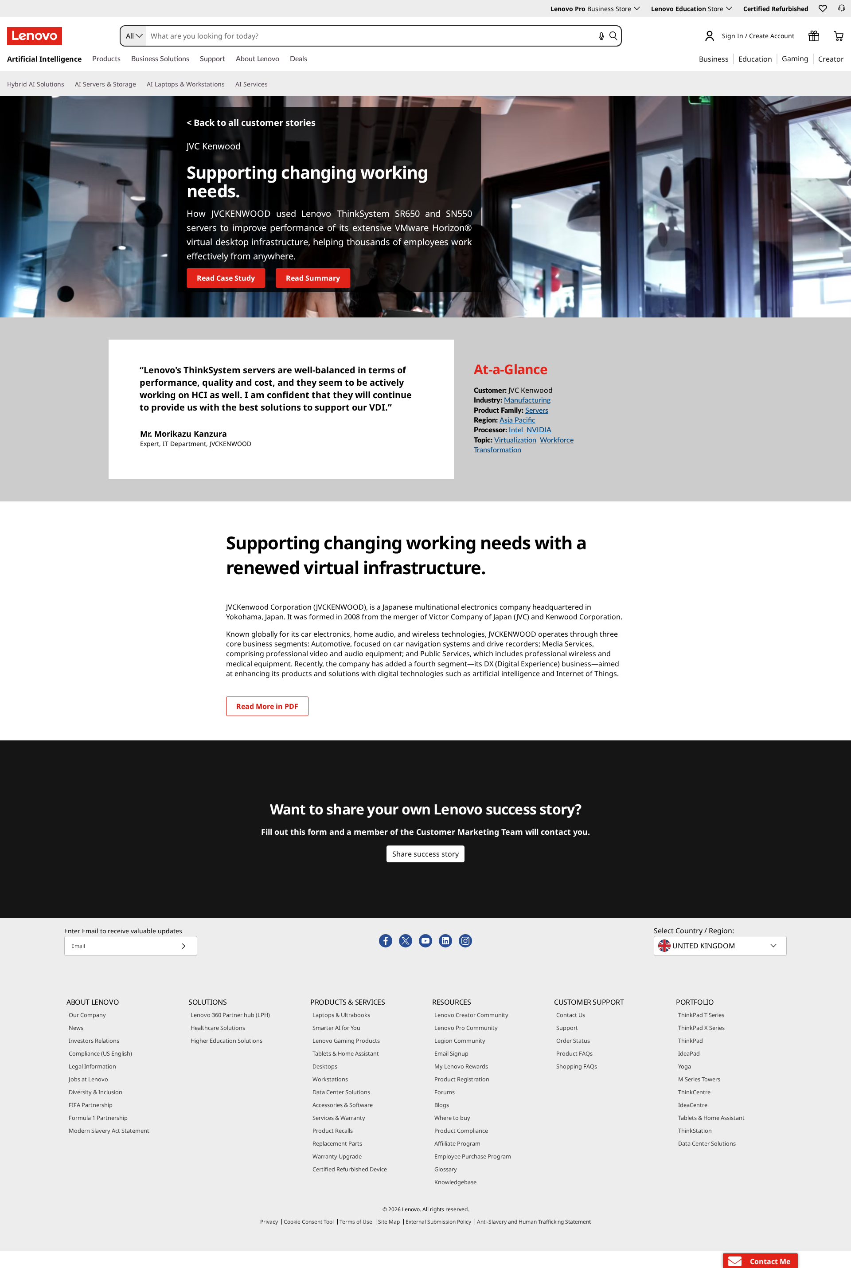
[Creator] (847, 58)
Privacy (269, 1221)
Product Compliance (461, 1131)
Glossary (445, 1169)
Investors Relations (94, 1041)
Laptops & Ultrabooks (341, 1015)
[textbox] (721, 945)
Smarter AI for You (336, 1028)
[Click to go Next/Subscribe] (183, 945)
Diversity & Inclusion (95, 1092)
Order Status (573, 1041)
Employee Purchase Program (472, 1156)
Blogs (441, 1105)
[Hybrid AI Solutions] (67, 84)
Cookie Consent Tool (309, 1221)
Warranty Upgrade (337, 1156)
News (76, 1028)
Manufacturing (527, 400)
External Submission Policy (438, 1221)
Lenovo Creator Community (471, 1015)
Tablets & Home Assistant (345, 1053)
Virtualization (515, 440)
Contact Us (570, 1015)
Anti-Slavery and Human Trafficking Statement (534, 1221)
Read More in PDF (267, 706)
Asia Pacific (517, 420)
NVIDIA (539, 430)
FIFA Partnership (91, 1105)
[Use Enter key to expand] (799, 37)
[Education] (774, 58)
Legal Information (92, 1066)
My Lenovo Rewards (461, 1066)
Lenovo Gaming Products (346, 1041)
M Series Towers (699, 1079)
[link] (841, 10)
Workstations (330, 1079)
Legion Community (459, 1041)
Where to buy (452, 1118)
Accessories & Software (342, 1105)
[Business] (731, 58)
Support (567, 1028)
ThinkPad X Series (701, 1028)
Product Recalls (332, 1131)
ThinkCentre (694, 1092)
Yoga (684, 1066)
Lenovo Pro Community (466, 1028)
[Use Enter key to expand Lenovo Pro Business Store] (637, 8)
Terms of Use (356, 1221)
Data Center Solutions (341, 1092)
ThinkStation (695, 1131)
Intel (516, 430)
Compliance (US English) (100, 1053)
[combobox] (133, 36)
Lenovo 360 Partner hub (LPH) (230, 1015)
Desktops (324, 1066)
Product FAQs (574, 1053)
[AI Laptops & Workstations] (228, 84)
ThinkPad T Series (701, 1015)
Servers (536, 410)
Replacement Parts (337, 1143)
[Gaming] (811, 58)
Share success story (425, 854)
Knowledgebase (455, 1182)
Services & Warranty (338, 1118)
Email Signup (451, 1053)
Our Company (87, 1015)
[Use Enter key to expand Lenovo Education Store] (729, 8)
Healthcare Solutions (218, 1028)
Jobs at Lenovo (88, 1079)
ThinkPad (690, 1041)
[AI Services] (271, 84)
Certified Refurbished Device (349, 1169)
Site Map (389, 1221)
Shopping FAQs (576, 1066)
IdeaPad (689, 1053)
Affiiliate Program (457, 1143)
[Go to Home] (34, 36)
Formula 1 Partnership (98, 1118)
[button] (822, 8)
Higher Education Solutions (226, 1041)
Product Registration (461, 1079)
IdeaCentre (692, 1105)
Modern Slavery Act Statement (109, 1131)
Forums (444, 1092)
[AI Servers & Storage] (139, 84)
